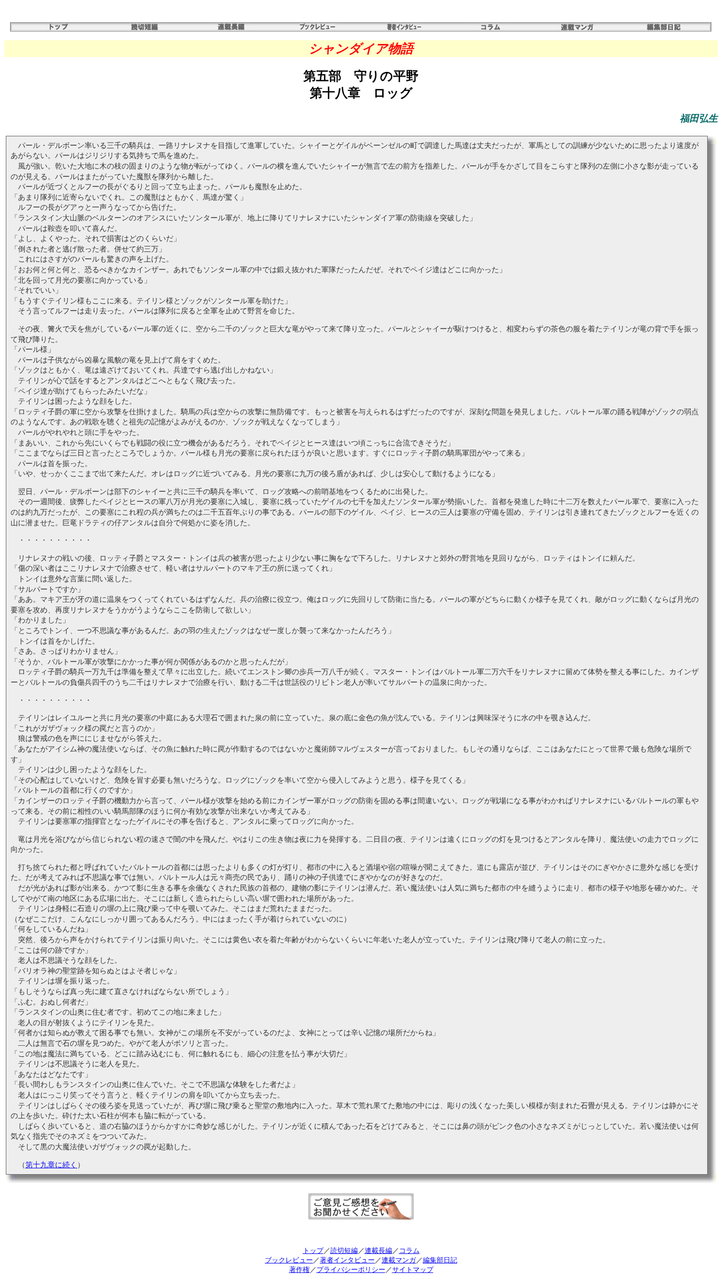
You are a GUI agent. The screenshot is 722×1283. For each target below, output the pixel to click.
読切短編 (344, 1250)
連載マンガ (399, 1260)
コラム (409, 1250)
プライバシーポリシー (351, 1269)
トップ (313, 1250)
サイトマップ (412, 1269)
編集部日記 (440, 1260)
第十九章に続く (51, 1165)
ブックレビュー (289, 1260)
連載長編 (378, 1250)
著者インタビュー (347, 1260)
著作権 (299, 1269)
